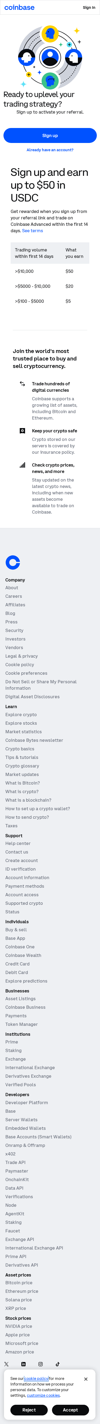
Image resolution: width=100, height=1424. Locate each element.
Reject (29, 1410)
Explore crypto (21, 714)
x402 (10, 1154)
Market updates (22, 774)
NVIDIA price (18, 1326)
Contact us (16, 852)
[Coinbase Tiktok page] (57, 1364)
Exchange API (19, 1239)
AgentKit (14, 1213)
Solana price (18, 1299)
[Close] (86, 1379)
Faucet (12, 1230)
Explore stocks (21, 723)
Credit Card (17, 964)
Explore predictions (26, 981)
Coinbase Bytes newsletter (34, 740)
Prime (11, 1042)
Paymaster (16, 1171)
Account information (27, 877)
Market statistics (23, 731)
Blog (10, 613)
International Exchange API (34, 1248)
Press (11, 621)
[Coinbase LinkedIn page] (23, 1364)
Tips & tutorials (21, 757)
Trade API (15, 1162)
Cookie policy (19, 664)
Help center (18, 843)
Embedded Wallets (25, 1128)
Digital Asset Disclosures (32, 696)
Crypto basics (19, 748)
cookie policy (36, 1378)
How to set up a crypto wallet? (37, 808)
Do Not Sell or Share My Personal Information (41, 685)
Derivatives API (21, 1265)
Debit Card (16, 972)
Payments (16, 1015)
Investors (15, 639)
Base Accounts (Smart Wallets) (38, 1136)
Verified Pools (20, 1084)
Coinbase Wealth (23, 955)
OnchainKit (17, 1179)
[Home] (19, 7)
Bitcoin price (19, 1282)
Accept (70, 1410)
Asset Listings (20, 998)
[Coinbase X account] (6, 1364)
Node (11, 1205)
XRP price (15, 1308)
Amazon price (19, 1352)
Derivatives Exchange (28, 1076)
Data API (14, 1188)
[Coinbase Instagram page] (40, 1364)
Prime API (15, 1256)
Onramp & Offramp (25, 1145)
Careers (13, 596)
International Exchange (30, 1067)
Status (12, 911)
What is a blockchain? (28, 800)
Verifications (19, 1196)
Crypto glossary (22, 766)
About (11, 587)
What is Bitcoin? (22, 783)
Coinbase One (20, 946)
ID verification (20, 869)
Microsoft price (21, 1343)
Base (10, 1111)
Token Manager (21, 1024)
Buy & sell (16, 929)
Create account (21, 860)
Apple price (17, 1334)
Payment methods (24, 886)
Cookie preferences (26, 673)
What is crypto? (21, 791)
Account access (22, 894)
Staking (13, 1050)
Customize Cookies (43, 1395)
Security (14, 630)
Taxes (11, 825)
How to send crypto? (27, 817)
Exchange (15, 1059)
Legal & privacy (21, 656)
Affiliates (15, 604)
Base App (15, 938)
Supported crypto (24, 903)
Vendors (14, 647)
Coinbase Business (25, 1007)
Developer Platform (26, 1102)
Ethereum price (21, 1291)
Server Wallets (21, 1119)
